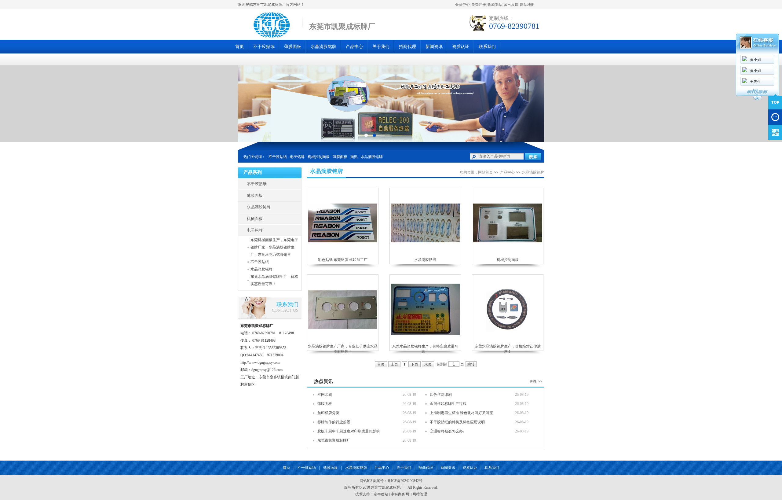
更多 (536, 381)
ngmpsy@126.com (269, 370)
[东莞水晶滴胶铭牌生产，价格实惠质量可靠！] (425, 334)
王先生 (755, 81)
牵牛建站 (381, 494)
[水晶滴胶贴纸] (425, 241)
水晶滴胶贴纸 (425, 260)
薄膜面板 (292, 46)
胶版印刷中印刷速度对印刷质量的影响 (348, 431)
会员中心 (462, 4)
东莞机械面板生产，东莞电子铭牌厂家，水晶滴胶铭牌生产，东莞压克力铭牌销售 (274, 247)
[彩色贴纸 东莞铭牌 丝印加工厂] (342, 241)
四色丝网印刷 (441, 394)
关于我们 (380, 46)
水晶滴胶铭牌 (323, 46)
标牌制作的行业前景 (333, 422)
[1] (374, 135)
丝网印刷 (324, 394)
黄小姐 (755, 59)
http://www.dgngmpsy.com (260, 362)
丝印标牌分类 (328, 413)
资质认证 (460, 46)
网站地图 (527, 4)
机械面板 (255, 218)
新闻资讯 (434, 46)
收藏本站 (495, 4)
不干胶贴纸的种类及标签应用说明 (457, 422)
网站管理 (419, 494)
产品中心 (354, 46)
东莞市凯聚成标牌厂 (333, 440)
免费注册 (478, 4)
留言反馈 (511, 4)
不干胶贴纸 (264, 46)
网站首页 (485, 172)
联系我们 (487, 46)
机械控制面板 (319, 157)
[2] (366, 135)
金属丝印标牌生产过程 (448, 404)
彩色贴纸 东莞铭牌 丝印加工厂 (342, 260)
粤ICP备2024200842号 (404, 481)
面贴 (354, 157)
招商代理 (407, 46)
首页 (239, 46)
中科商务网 (400, 494)
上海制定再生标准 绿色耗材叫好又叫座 (461, 413)
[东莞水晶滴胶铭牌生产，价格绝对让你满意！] (508, 330)
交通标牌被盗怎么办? (447, 431)
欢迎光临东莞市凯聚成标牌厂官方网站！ (271, 4)
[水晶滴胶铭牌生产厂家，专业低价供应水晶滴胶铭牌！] (342, 327)
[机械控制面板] (507, 241)
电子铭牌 (297, 157)
